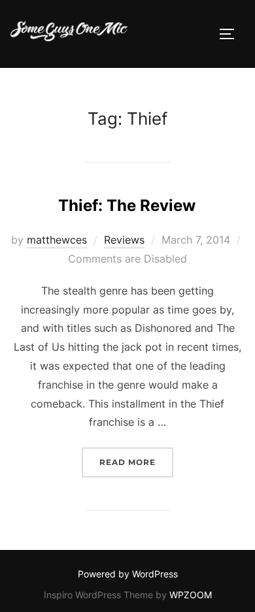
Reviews (124, 239)
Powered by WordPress (128, 573)
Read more (136, 462)
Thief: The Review (127, 205)
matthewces (57, 239)
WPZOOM (190, 594)
